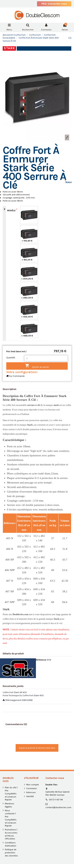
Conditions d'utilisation (10, 844)
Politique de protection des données (11, 852)
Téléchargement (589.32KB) (19, 700)
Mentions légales (9, 805)
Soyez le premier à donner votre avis (37, 748)
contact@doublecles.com (58, 807)
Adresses (31, 792)
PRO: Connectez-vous (54, 3)
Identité (30, 796)
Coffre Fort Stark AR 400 (15, 692)
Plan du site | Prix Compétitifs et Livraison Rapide (11, 793)
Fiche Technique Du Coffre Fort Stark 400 (23, 695)
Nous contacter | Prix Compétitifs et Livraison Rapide (11, 818)
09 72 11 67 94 (56, 799)
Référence (41, 660)
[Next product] (70, 38)
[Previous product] (69, 38)
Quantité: (10, 357)
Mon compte (32, 784)
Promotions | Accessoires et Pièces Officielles (11, 834)
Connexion (31, 788)
